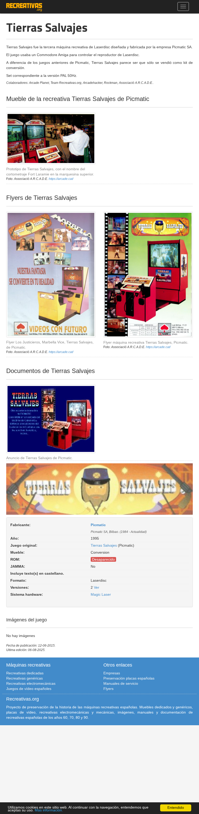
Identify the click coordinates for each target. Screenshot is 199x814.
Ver (96, 587)
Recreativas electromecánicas (30, 683)
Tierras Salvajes (104, 545)
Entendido (175, 808)
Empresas (111, 673)
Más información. (49, 810)
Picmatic (98, 525)
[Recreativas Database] (24, 6)
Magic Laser (101, 594)
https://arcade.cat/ (61, 179)
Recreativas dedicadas (25, 673)
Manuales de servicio (120, 683)
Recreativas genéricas (24, 678)
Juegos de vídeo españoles (28, 689)
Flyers (108, 689)
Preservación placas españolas (128, 678)
